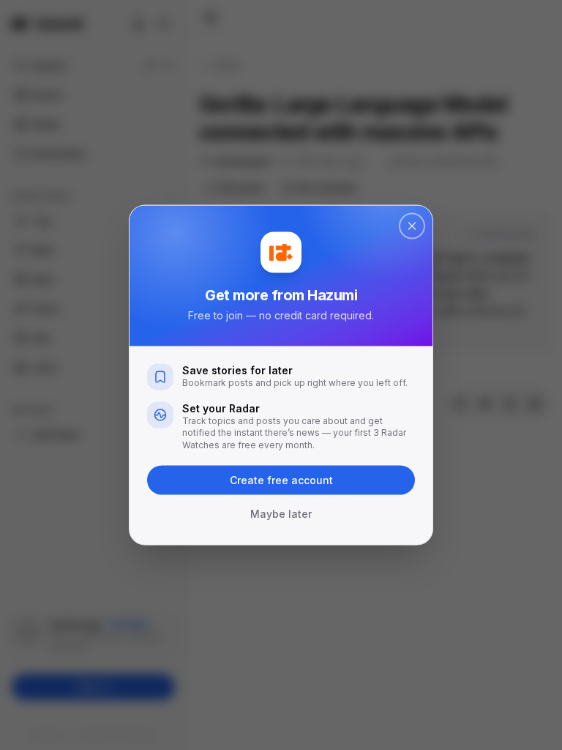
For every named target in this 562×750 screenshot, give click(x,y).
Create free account (281, 480)
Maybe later (281, 514)
